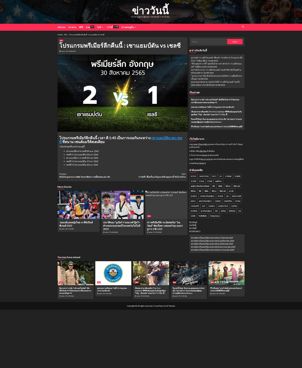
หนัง (216, 211)
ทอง (227, 196)
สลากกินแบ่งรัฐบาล (206, 211)
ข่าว (221, 176)
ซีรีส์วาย (228, 186)
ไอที (99, 27)
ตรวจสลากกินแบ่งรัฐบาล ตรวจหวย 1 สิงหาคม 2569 (212, 243)
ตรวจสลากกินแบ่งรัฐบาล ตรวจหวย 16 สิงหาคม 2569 (212, 240)
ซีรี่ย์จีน (206, 191)
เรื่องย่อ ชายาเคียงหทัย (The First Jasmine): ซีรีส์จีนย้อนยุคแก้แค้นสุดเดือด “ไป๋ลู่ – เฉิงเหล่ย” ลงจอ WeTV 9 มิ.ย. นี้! (216, 113)
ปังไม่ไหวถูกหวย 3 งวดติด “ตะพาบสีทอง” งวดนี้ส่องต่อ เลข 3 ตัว (84, 175)
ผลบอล (204, 155)
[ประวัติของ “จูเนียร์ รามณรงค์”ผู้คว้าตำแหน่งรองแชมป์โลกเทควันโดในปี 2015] (122, 205)
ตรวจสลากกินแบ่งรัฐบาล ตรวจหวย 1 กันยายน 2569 (212, 237)
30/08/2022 (72, 51)
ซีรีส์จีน (220, 186)
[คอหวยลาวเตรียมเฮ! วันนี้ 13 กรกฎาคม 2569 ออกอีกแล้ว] (113, 273)
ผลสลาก (193, 201)
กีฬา (61, 40)
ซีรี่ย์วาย (214, 191)
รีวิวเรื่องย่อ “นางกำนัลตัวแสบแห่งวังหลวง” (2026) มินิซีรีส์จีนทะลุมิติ (216, 126)
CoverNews (159, 306)
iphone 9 (202, 163)
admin (63, 51)
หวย (90, 27)
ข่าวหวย (201, 181)
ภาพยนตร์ (217, 201)
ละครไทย (234, 206)
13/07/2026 (108, 293)
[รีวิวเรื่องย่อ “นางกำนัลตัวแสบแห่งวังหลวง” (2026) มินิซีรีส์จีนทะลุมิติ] (227, 273)
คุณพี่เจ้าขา (218, 181)
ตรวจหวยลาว (194, 231)
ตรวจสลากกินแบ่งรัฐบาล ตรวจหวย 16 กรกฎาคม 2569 (213, 246)
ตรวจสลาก (194, 196)
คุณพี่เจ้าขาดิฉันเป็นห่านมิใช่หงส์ (200, 186)
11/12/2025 (70, 229)
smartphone (204, 176)
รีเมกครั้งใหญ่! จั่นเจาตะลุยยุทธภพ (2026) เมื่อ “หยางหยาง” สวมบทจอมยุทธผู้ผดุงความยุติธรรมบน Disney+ (216, 120)
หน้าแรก (61, 27)
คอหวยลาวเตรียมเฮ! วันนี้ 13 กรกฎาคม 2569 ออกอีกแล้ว (212, 107)
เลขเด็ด (193, 216)
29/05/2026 (146, 296)
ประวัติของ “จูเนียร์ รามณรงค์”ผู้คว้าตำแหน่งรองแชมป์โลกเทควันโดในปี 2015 (121, 225)
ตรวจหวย (220, 196)
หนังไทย (223, 211)
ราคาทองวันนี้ (195, 206)
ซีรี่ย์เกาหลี (223, 191)
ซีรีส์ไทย (193, 191)
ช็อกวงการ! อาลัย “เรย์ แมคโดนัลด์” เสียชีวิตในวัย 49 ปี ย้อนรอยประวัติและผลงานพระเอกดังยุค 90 (215, 101)
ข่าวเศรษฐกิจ (128, 27)
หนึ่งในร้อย (232, 211)
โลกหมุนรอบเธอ (215, 216)
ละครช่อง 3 (212, 206)
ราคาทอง (237, 201)
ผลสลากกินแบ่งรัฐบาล (205, 201)
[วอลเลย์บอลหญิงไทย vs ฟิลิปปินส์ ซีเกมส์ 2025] (79, 205)
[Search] (243, 27)
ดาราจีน (231, 191)
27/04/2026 (221, 293)
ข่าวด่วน (72, 27)
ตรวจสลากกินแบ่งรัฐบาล (200, 144)
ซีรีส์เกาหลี (237, 186)
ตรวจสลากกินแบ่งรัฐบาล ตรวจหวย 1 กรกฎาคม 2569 (212, 249)
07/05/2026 (183, 296)
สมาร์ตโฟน (194, 211)
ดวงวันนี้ (192, 225)
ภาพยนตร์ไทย (228, 201)
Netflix (193, 176)
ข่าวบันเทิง (228, 176)
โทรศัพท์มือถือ (203, 216)
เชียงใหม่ (203, 151)
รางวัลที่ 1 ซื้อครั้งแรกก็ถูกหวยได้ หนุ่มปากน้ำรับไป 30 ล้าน (162, 175)
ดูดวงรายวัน (205, 159)
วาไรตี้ (112, 27)
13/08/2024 (114, 232)
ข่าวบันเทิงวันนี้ (199, 50)
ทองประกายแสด (236, 196)
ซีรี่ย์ (200, 191)
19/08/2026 (70, 296)
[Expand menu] (102, 27)
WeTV (214, 176)
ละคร (203, 206)
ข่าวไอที (209, 181)
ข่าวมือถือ (237, 176)
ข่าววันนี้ (150, 10)
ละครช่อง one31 (223, 206)
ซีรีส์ (81, 27)
